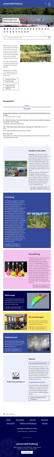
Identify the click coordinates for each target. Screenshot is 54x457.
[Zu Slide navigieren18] (10, 31)
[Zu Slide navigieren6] (22, 28)
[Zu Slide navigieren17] (7, 31)
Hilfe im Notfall (10, 423)
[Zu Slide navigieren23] (24, 31)
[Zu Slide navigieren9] (30, 28)
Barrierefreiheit (20, 420)
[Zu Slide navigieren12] (39, 28)
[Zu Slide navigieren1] (7, 28)
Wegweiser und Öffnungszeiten (28, 423)
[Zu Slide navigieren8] (27, 28)
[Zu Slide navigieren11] (36, 28)
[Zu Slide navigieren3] (13, 28)
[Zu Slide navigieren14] (45, 28)
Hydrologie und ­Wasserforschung (11, 20)
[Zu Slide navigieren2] (10, 28)
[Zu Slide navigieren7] (24, 28)
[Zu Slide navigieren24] (27, 31)
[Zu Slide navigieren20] (16, 31)
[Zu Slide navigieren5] (19, 28)
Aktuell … (27, 105)
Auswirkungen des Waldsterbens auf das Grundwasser (17, 130)
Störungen (45, 423)
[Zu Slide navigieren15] (48, 28)
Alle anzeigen (27, 108)
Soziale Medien (27, 452)
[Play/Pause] (4, 28)
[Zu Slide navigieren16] (4, 31)
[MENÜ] (49, 4)
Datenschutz (44, 420)
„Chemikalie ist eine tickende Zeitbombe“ (13, 123)
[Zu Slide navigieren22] (22, 31)
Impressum (33, 420)
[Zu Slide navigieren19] (13, 31)
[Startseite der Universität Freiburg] (12, 4)
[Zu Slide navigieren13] (42, 28)
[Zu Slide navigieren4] (16, 28)
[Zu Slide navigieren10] (33, 28)
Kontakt (8, 420)
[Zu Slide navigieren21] (19, 31)
